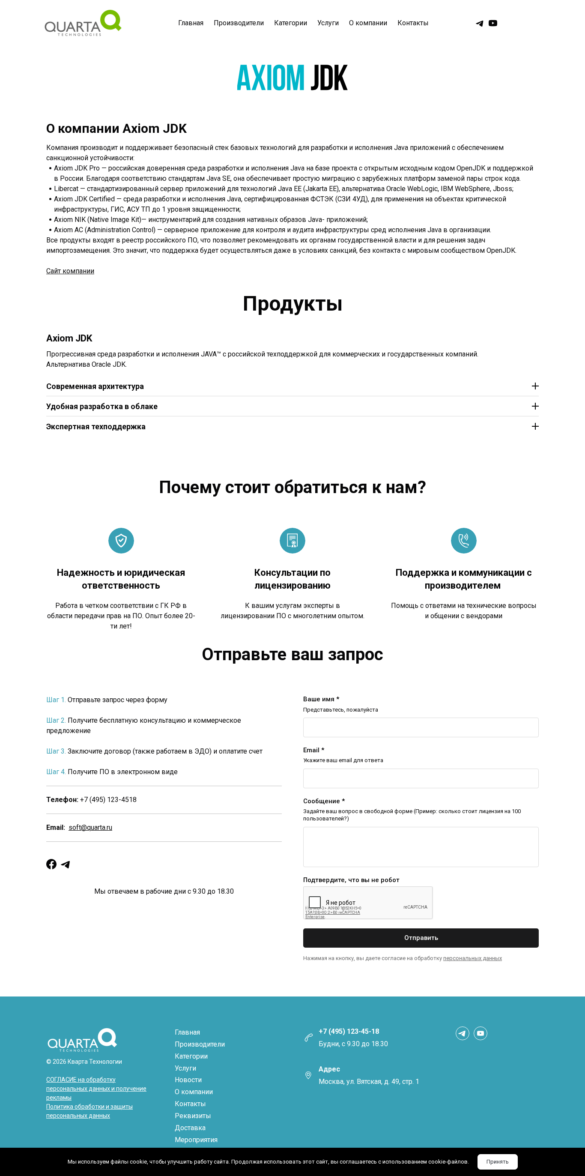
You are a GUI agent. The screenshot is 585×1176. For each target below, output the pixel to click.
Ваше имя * (321, 699)
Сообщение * (324, 801)
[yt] (493, 23)
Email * (313, 750)
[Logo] (82, 23)
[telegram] (480, 23)
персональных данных (472, 958)
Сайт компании (70, 271)
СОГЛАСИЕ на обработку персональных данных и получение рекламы (96, 1088)
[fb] (51, 864)
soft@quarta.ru (90, 827)
